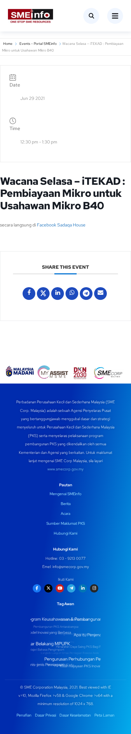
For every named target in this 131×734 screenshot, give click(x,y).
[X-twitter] (48, 588)
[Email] (100, 293)
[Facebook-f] (37, 588)
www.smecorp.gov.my (65, 469)
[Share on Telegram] (86, 293)
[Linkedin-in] (83, 588)
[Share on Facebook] (29, 293)
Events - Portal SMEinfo (38, 43)
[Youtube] (60, 588)
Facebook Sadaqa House (61, 225)
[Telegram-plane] (71, 588)
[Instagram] (94, 588)
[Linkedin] (57, 293)
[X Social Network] (43, 293)
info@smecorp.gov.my (70, 566)
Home (7, 43)
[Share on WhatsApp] (72, 293)
